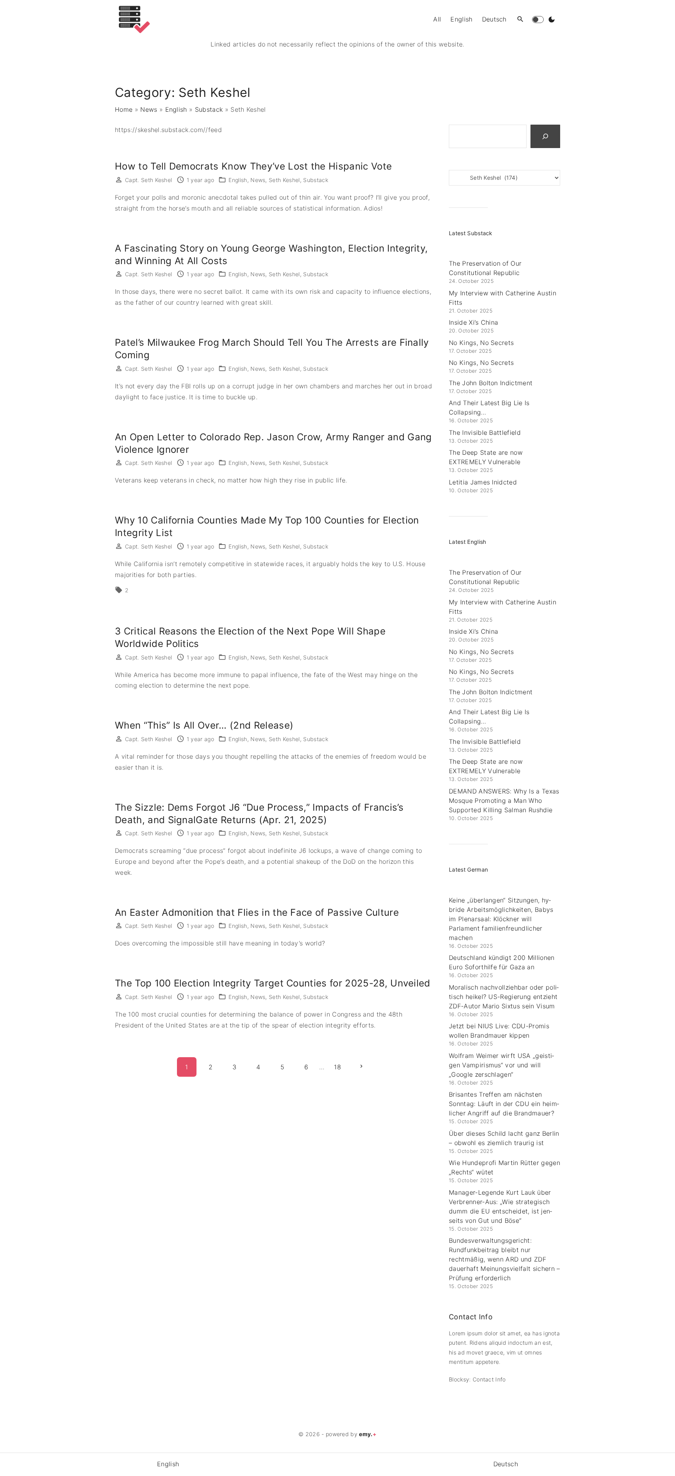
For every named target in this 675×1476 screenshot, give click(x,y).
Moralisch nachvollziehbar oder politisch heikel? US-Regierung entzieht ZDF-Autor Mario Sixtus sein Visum (504, 996)
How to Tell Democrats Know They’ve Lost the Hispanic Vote (253, 166)
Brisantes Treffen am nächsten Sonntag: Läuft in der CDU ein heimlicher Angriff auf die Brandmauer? (504, 1103)
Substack (209, 109)
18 (337, 1067)
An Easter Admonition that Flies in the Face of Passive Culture (257, 912)
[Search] (545, 136)
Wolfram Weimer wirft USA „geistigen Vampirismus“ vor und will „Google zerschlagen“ (501, 1065)
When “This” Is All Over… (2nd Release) (204, 725)
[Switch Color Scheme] (551, 19)
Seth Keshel (284, 180)
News (148, 109)
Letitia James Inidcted (483, 482)
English (176, 109)
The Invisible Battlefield (485, 432)
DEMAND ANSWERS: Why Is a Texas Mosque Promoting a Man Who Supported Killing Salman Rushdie (504, 800)
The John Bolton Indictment (490, 383)
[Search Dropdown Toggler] (520, 19)
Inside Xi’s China (473, 322)
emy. (368, 1434)
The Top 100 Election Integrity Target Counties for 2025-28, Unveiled (272, 983)
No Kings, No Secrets (481, 343)
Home (123, 109)
